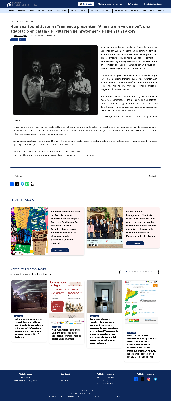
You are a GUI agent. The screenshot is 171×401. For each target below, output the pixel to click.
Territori (41, 10)
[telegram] (22, 184)
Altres (152, 10)
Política (83, 10)
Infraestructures (121, 10)
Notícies (65, 377)
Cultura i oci (61, 10)
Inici (12, 21)
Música (161, 10)
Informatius (133, 4)
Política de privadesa (105, 383)
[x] (17, 184)
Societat (74, 10)
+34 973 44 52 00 (87, 391)
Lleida (31, 10)
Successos (134, 10)
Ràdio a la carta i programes (110, 4)
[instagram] (149, 379)
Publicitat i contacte (153, 4)
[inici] (22, 4)
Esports (50, 10)
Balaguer (10, 10)
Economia (94, 10)
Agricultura (106, 10)
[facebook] (12, 184)
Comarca (21, 10)
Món (144, 10)
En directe (87, 4)
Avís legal (106, 380)
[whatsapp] (27, 184)
